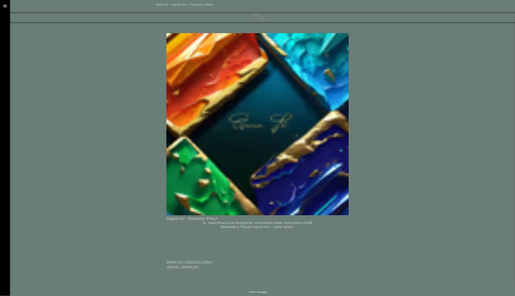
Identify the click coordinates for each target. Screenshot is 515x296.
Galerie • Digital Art (182, 266)
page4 (264, 292)
